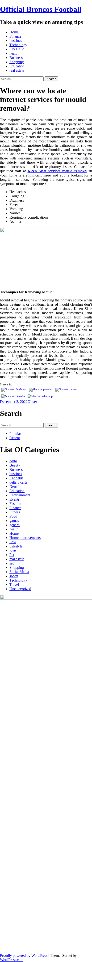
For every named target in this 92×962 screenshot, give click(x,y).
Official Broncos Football (40, 9)
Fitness (14, 512)
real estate (16, 70)
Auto (13, 461)
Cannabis (16, 478)
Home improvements (25, 538)
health (13, 53)
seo (11, 563)
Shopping (16, 62)
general (14, 525)
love (12, 550)
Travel (14, 584)
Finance (15, 36)
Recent (14, 438)
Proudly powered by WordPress (23, 955)
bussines (15, 41)
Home (14, 32)
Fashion (15, 504)
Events (14, 499)
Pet (11, 555)
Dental (14, 487)
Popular (15, 434)
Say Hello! (17, 49)
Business (16, 58)
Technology (18, 45)
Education (17, 66)
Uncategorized (20, 589)
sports (13, 576)
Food (13, 516)
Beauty (14, 465)
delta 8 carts (18, 482)
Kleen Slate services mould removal (58, 171)
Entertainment (19, 495)
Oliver (32, 402)
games (14, 521)
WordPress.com (11, 960)
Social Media (19, 572)
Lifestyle (15, 546)
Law (12, 542)
